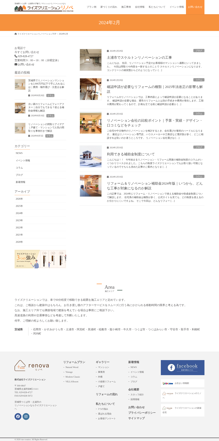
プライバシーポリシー (142, 412)
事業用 (101, 372)
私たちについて (105, 403)
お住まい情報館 (182, 383)
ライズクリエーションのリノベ (182, 395)
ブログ (199, 50)
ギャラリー (103, 362)
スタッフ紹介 (137, 394)
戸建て (101, 386)
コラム (199, 80)
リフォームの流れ (107, 394)
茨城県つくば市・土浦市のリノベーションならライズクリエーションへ (36, 405)
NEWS (19, 153)
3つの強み (103, 409)
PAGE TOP (210, 425)
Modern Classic (73, 376)
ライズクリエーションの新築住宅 (182, 410)
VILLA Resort (72, 381)
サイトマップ (136, 418)
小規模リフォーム (107, 381)
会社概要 (133, 389)
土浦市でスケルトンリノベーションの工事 (139, 57)
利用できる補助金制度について (131, 154)
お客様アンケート (107, 418)
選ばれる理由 (104, 413)
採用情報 (135, 399)
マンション (103, 367)
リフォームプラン (74, 362)
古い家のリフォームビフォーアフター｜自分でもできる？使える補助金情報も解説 (46, 107)
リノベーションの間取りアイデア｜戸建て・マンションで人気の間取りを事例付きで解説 (46, 127)
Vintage (69, 372)
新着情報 (20, 182)
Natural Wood (72, 367)
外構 (100, 376)
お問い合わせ (25, 64)
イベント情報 (23, 160)
